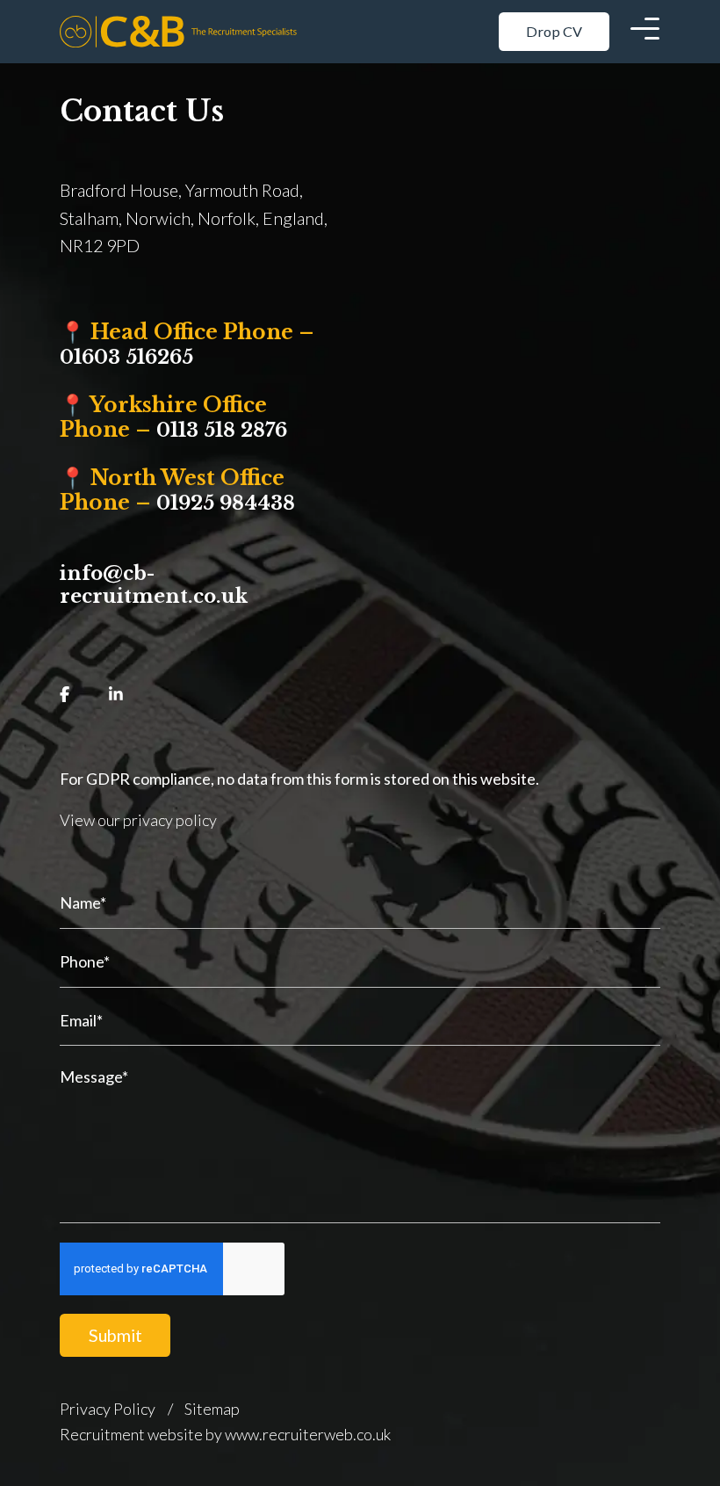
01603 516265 (126, 357)
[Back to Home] (178, 31)
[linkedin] (116, 694)
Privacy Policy (107, 1408)
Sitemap (212, 1408)
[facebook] (64, 694)
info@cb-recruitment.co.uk (154, 585)
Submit (115, 1334)
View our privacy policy (138, 820)
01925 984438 (225, 503)
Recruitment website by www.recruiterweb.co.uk (225, 1434)
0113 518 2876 (221, 430)
